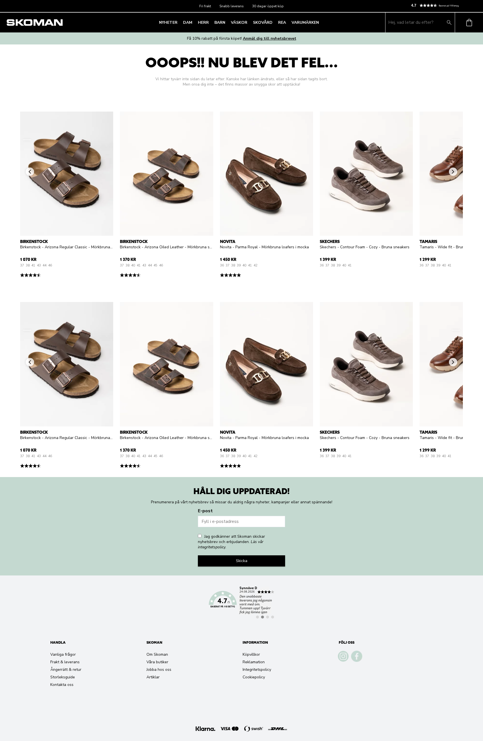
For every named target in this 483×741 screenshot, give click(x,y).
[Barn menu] (227, 22)
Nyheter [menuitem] (168, 22)
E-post (205, 511)
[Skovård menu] (274, 22)
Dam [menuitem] (187, 22)
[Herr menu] (210, 22)
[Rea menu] (287, 22)
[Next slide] (456, 330)
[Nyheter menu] (179, 22)
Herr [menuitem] (203, 22)
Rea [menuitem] (282, 22)
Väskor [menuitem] (239, 22)
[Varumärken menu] (320, 22)
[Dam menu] (194, 22)
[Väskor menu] (249, 22)
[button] (445, 5)
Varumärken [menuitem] (305, 22)
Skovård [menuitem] (263, 22)
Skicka (241, 560)
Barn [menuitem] (219, 22)
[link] (241, 602)
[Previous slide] (27, 330)
